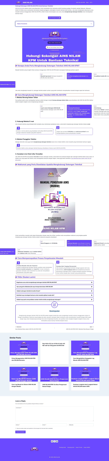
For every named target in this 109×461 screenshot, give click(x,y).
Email (44, 424)
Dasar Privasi (79, 447)
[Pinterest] (52, 441)
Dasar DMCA (87, 447)
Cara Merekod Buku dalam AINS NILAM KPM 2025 (28, 328)
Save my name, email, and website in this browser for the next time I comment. (35, 428)
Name (18, 424)
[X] (54, 441)
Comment (19, 407)
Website (71, 424)
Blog (87, 2)
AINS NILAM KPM (80, 2)
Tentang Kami (62, 447)
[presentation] (24, 348)
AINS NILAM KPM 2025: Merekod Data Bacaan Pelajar (80, 328)
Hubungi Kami (70, 447)
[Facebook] (57, 441)
